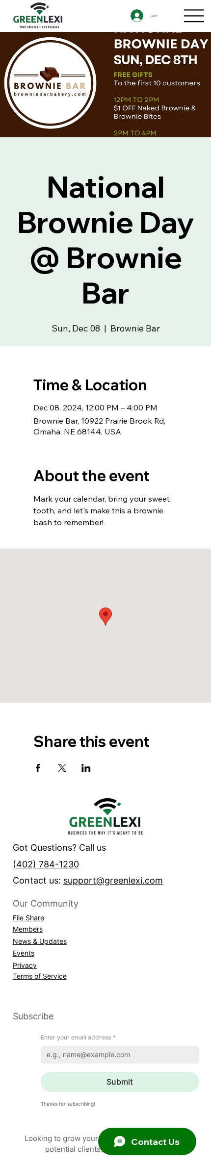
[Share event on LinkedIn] (86, 768)
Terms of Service (40, 976)
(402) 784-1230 (46, 864)
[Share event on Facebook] (38, 768)
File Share (28, 917)
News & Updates (40, 941)
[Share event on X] (62, 768)
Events (23, 953)
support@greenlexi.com (113, 880)
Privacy (25, 965)
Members (28, 929)
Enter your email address (78, 1037)
